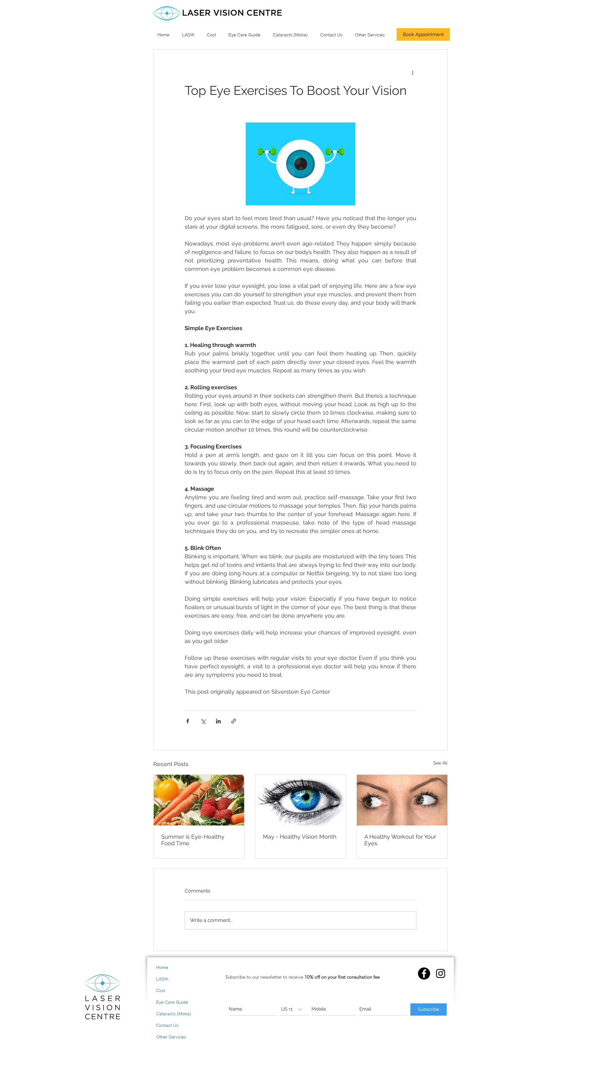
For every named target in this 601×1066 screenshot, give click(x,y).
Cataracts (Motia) (173, 1014)
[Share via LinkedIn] (218, 721)
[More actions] (412, 72)
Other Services (171, 1037)
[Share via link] (234, 721)
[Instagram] (440, 973)
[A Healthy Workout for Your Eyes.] (402, 800)
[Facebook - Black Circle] (424, 973)
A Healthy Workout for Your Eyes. (400, 839)
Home (162, 967)
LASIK (162, 979)
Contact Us (167, 1025)
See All (440, 762)
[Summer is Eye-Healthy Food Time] (199, 800)
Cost (160, 990)
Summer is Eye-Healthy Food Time (192, 839)
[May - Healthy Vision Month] (300, 800)
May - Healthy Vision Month (299, 836)
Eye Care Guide (172, 1002)
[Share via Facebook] (188, 721)
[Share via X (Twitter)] (203, 721)
